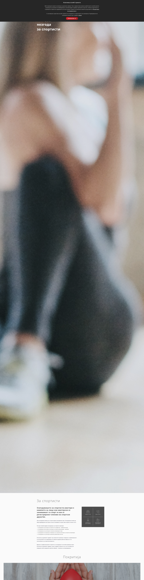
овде (80, 15)
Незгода (8, 490)
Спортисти (14, 490)
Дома (5, 490)
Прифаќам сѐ (72, 18)
